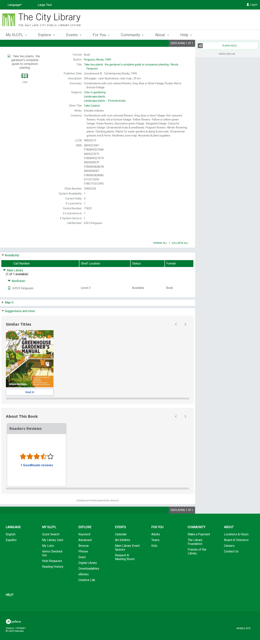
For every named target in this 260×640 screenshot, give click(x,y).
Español (11, 540)
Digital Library (87, 563)
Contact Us (231, 551)
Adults (155, 534)
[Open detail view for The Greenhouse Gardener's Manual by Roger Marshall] (29, 358)
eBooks (83, 574)
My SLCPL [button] (15, 35)
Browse (83, 546)
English (10, 534)
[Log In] (247, 4)
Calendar (121, 534)
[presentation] (29, 358)
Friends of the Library (197, 551)
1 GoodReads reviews (37, 465)
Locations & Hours (236, 534)
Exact (82, 557)
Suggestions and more (20, 311)
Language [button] (13, 527)
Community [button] (131, 35)
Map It (9, 302)
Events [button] (72, 35)
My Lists (48, 546)
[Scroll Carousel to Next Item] (185, 324)
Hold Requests (52, 561)
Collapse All (180, 242)
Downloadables (88, 568)
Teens (155, 540)
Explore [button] (45, 35)
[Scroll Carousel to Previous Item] (176, 324)
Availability (12, 255)
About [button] (160, 35)
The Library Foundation (195, 542)
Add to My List (227, 53)
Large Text (45, 5)
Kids (154, 546)
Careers (229, 546)
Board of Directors (236, 540)
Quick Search (50, 534)
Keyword (84, 534)
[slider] (97, 398)
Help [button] (184, 35)
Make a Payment (199, 534)
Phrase (83, 551)
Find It (29, 392)
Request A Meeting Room (125, 557)
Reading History (52, 566)
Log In (253, 4)
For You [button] (100, 35)
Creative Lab (86, 580)
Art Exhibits (122, 540)
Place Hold (230, 45)
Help (9, 595)
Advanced (85, 540)
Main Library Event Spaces (127, 547)
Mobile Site (243, 628)
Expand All (160, 242)
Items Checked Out (52, 553)
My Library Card (52, 540)
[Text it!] (9, 288)
